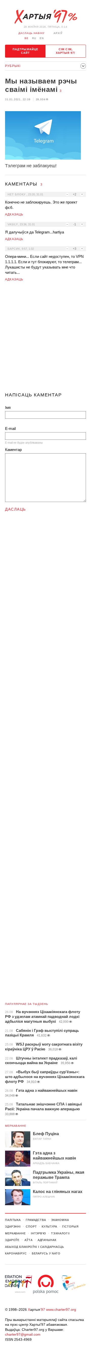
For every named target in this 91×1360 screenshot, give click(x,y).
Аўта (29, 1239)
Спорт (31, 1226)
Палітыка (13, 1219)
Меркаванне (15, 1125)
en (42, 38)
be (27, 38)
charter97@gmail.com (22, 1334)
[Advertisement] (45, 339)
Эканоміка (60, 1219)
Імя (8, 407)
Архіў (58, 33)
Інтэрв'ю (38, 1233)
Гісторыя (70, 1226)
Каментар (13, 449)
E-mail (10, 428)
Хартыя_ (45, 17)
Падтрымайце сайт (25, 51)
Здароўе (12, 1239)
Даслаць (15, 509)
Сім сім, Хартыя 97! (66, 51)
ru (34, 38)
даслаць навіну (31, 33)
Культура (49, 1226)
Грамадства (36, 1219)
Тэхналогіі (60, 1233)
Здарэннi (13, 1226)
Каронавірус (16, 1253)
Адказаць (14, 214)
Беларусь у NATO (46, 1253)
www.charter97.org (61, 1309)
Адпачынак (47, 1239)
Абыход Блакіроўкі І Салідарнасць (34, 1246)
